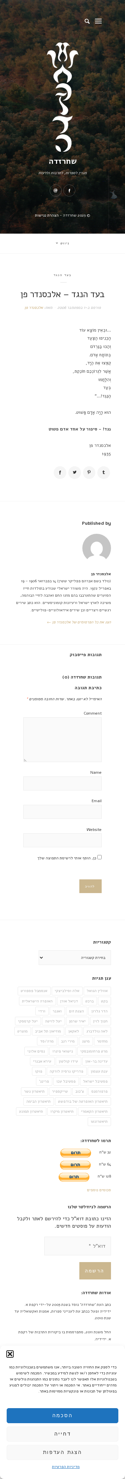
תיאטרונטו (99, 1121)
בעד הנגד (62, 275)
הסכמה (62, 1415)
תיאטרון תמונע (31, 1111)
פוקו (38, 1071)
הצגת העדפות (62, 1452)
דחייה (62, 1434)
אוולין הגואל (97, 990)
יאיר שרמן (77, 1021)
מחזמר (102, 1041)
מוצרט (22, 1031)
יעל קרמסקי (28, 1021)
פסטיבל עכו (66, 1081)
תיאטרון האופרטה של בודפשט (83, 1101)
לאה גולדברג (97, 1031)
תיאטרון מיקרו (62, 1111)
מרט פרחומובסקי (94, 1051)
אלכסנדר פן (33, 307)
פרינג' (44, 1081)
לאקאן (73, 1031)
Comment (93, 713)
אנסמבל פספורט (34, 990)
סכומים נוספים (99, 1190)
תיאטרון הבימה (38, 1101)
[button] (10, 1354)
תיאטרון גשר (34, 1091)
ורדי (41, 1011)
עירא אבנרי (42, 1061)
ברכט (89, 1001)
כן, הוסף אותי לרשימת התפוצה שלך (67, 858)
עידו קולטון (68, 1061)
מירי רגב (68, 1041)
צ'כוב (79, 1091)
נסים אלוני (36, 1051)
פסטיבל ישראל (95, 1081)
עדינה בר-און (96, 1061)
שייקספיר (60, 1091)
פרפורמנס (99, 1091)
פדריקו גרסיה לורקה (66, 1071)
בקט (104, 1001)
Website (94, 829)
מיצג (86, 1041)
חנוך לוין (100, 1021)
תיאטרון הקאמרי (94, 1111)
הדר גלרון (99, 1011)
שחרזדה (63, 161)
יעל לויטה (53, 1021)
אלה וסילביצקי (67, 990)
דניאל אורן (69, 1001)
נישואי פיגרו (62, 1051)
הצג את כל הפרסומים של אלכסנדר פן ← (79, 622)
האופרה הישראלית (37, 1001)
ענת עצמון (99, 1071)
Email (97, 801)
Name (96, 772)
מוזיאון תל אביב (48, 1031)
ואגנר (57, 1011)
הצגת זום (76, 1011)
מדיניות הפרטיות (66, 1466)
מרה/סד (47, 1041)
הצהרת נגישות (47, 215)
